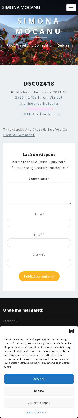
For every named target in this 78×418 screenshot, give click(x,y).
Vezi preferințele (39, 403)
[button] (71, 331)
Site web (39, 254)
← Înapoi (26, 114)
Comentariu (39, 179)
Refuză (39, 391)
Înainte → (50, 114)
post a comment (19, 135)
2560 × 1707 (26, 97)
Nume (39, 214)
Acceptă (39, 379)
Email (39, 234)
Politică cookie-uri (37, 412)
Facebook (10, 321)
